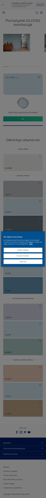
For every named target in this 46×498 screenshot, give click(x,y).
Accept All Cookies (23, 256)
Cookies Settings (23, 250)
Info (31, 244)
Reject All (23, 261)
